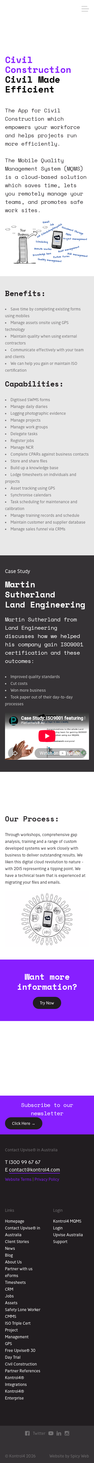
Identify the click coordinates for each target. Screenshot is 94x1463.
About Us (13, 1261)
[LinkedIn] (58, 1432)
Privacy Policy (47, 1179)
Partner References (22, 1370)
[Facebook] (27, 1432)
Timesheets (15, 1282)
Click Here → (23, 1123)
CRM (9, 1289)
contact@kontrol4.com (34, 1169)
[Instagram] (66, 1432)
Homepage (14, 1221)
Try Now (47, 1002)
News (10, 1248)
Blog (9, 1255)
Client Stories (17, 1241)
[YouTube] (50, 1432)
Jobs (9, 1295)
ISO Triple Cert (18, 1323)
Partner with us (19, 1268)
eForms (11, 1275)
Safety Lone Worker (22, 1309)
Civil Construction (21, 1363)
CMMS (10, 1316)
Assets (11, 1302)
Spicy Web (79, 1455)
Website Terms (18, 1179)
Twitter (39, 1433)
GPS (8, 1343)
